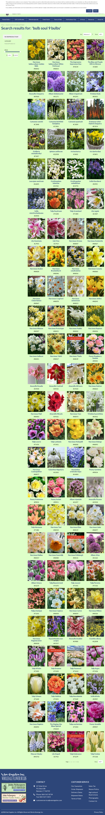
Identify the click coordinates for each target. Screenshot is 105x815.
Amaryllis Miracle (56, 414)
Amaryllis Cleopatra (36, 94)
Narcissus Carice (75, 611)
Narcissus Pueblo (75, 328)
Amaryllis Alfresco (75, 386)
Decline (96, 10)
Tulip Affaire (36, 668)
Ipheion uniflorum (56, 151)
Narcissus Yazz (75, 414)
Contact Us (93, 801)
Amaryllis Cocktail (56, 386)
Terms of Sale (76, 799)
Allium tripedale (76, 499)
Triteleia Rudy (95, 94)
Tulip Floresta (95, 583)
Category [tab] (8, 41)
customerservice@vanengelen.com (49, 800)
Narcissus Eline (75, 527)
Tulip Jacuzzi (75, 583)
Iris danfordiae (95, 151)
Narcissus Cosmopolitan (36, 471)
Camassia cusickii (36, 122)
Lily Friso (56, 241)
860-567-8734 (47, 794)
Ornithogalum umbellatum (75, 182)
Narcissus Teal (56, 527)
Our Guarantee (76, 786)
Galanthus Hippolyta (56, 470)
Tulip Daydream (56, 211)
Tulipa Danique (36, 611)
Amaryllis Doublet (75, 639)
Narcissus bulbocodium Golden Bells (36, 64)
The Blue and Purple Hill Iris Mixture (95, 63)
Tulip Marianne (36, 527)
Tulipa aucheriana (75, 724)
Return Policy (94, 789)
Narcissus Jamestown (75, 300)
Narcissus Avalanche (95, 241)
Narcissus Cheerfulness (36, 300)
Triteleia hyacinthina (95, 414)
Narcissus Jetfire (95, 299)
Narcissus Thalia (76, 356)
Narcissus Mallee (36, 555)
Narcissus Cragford (56, 299)
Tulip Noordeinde (75, 696)
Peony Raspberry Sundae (95, 357)
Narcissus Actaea (75, 241)
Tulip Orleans (36, 696)
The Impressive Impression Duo (75, 63)
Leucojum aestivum (36, 181)
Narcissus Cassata (95, 269)
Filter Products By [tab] (11, 36)
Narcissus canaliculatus (75, 270)
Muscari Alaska (36, 754)
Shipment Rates (77, 795)
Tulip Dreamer (56, 668)
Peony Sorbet (56, 499)
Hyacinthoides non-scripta (56, 640)
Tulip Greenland (75, 211)
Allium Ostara (36, 583)
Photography (93, 798)
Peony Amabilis (95, 724)
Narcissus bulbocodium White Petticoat (56, 64)
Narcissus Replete (36, 724)
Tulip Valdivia (56, 696)
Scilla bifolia (95, 696)
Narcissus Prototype (56, 328)
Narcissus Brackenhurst (56, 270)
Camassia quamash (75, 122)
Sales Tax (92, 786)
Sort (81, 34)
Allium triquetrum (75, 94)
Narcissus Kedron (95, 386)
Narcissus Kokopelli (75, 442)
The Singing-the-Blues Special (56, 725)
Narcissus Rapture (95, 328)
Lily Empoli (56, 754)
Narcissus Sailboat (36, 356)
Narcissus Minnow (36, 328)
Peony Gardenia (95, 470)
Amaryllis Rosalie (36, 386)
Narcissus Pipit (36, 414)
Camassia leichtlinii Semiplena (56, 123)
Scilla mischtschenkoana (36, 212)
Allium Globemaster (56, 94)
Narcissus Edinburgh (75, 555)
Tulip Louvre (36, 442)
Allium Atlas (95, 555)
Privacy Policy (98, 812)
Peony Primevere (36, 499)
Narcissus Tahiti (56, 356)
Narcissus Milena (95, 611)
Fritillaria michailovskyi (36, 152)
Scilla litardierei (95, 181)
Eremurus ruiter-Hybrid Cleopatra (95, 123)
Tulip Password (75, 668)
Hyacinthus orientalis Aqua (75, 471)
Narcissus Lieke (95, 527)
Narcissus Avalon (36, 269)
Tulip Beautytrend (56, 583)
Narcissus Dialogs (95, 442)
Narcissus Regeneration (36, 640)
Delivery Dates (76, 792)
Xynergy (37, 812)
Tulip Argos (95, 668)
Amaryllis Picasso (95, 499)
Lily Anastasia (36, 241)
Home (2, 24)
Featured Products (10, 43)
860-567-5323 (45, 797)
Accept (90, 10)
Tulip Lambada (56, 442)
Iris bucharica (76, 151)
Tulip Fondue (95, 754)
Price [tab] (6, 50)
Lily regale (95, 211)
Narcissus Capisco (56, 611)
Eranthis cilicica (95, 639)
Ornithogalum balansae (56, 182)
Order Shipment (77, 789)
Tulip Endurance (75, 754)
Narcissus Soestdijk (56, 555)
